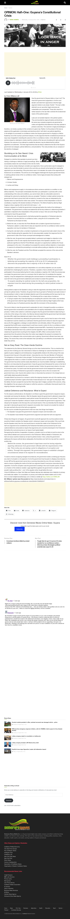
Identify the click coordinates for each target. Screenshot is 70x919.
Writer (40, 92)
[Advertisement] (35, 64)
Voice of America (8, 888)
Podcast (6, 910)
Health (40, 908)
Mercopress (7, 881)
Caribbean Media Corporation (12, 884)
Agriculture (33, 908)
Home (5, 7)
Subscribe (19, 529)
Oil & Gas (18, 908)
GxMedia (25, 913)
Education (47, 908)
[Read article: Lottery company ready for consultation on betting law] (7, 737)
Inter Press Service (9, 882)
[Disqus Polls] (35, 574)
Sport (54, 908)
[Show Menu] (5, 2)
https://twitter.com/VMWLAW (51, 477)
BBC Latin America (9, 877)
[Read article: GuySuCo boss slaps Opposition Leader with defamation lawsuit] (7, 751)
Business (25, 908)
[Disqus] (35, 619)
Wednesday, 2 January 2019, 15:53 (30, 19)
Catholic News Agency (10, 894)
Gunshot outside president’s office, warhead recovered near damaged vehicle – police (34, 722)
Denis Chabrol (14, 19)
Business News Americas (11, 890)
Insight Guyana (8, 875)
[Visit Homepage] (35, 2)
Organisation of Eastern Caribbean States (15, 866)
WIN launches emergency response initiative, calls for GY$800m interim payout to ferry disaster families (37, 729)
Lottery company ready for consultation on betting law (26, 736)
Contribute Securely (16, 910)
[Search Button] (65, 2)
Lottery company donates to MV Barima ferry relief (25, 742)
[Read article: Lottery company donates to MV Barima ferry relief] (7, 744)
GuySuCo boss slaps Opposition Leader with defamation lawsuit (29, 749)
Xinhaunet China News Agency (12, 896)
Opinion (10, 7)
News (11, 908)
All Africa (6, 892)
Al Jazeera (7, 886)
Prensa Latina (8, 879)
